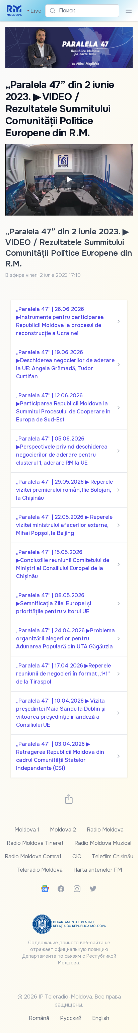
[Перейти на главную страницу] (14, 10)
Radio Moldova (105, 829)
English (100, 1018)
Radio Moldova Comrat (33, 856)
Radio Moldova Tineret (35, 843)
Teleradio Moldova (39, 869)
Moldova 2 (63, 829)
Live (34, 10)
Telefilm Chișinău (112, 856)
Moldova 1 (26, 829)
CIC (76, 856)
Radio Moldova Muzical (102, 843)
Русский (70, 1018)
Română (39, 1018)
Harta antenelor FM (97, 869)
